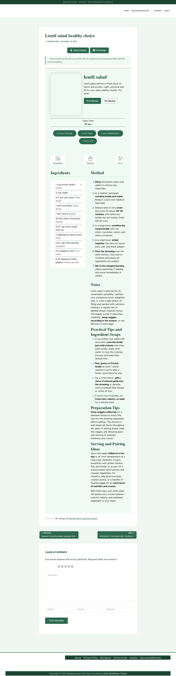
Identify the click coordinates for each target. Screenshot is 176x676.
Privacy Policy (90, 657)
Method (90, 163)
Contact (133, 657)
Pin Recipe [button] (110, 100)
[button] (150, 10)
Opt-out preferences (150, 657)
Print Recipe (101, 50)
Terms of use (120, 657)
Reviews (158, 11)
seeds (102, 483)
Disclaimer (105, 657)
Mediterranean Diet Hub (24, 11)
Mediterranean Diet (140, 11)
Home (126, 11)
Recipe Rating (51, 567)
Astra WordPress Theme (115, 673)
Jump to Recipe (79, 50)
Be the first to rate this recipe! (83, 518)
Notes (120, 163)
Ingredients (58, 163)
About (167, 11)
